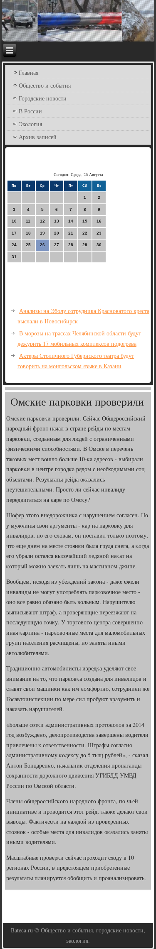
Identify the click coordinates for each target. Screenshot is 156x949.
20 (56, 233)
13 (56, 221)
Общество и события (45, 85)
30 (99, 244)
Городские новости (43, 98)
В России (30, 111)
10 (14, 221)
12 (42, 221)
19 (42, 233)
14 (70, 221)
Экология (30, 124)
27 (56, 244)
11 (28, 221)
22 (84, 233)
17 (14, 233)
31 (14, 256)
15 (84, 221)
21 (70, 233)
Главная (28, 72)
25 (28, 244)
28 (70, 244)
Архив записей (38, 137)
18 (28, 233)
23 (99, 233)
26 (42, 244)
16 (99, 221)
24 (14, 244)
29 (84, 244)
